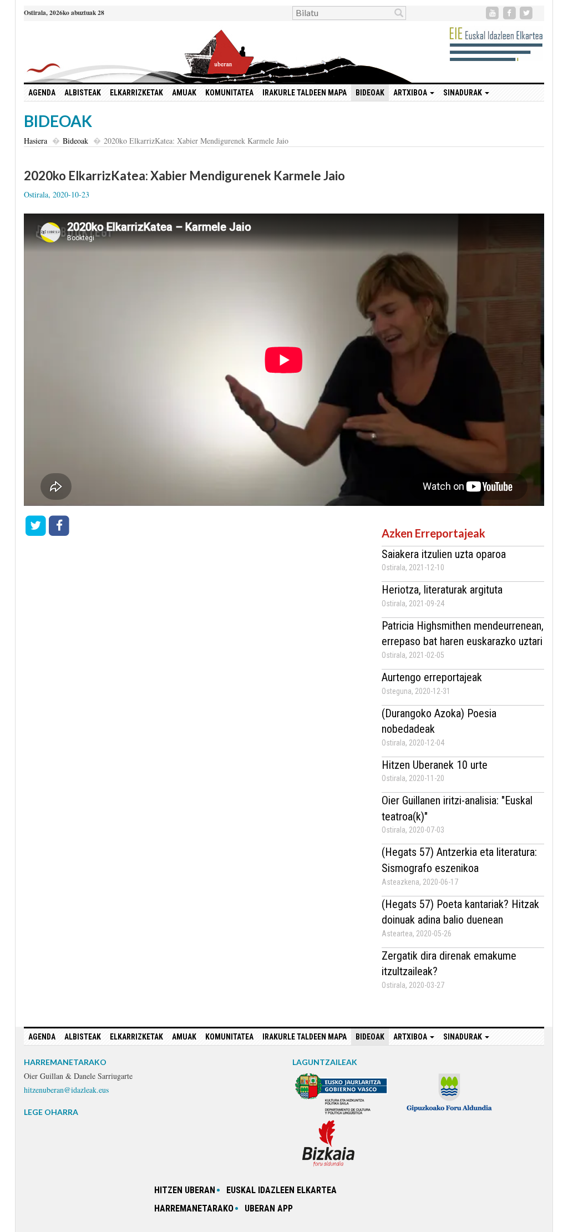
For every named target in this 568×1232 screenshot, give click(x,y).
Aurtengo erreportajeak (432, 677)
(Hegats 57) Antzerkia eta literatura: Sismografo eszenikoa (459, 860)
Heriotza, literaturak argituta (442, 589)
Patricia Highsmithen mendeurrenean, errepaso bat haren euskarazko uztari (463, 633)
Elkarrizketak (136, 92)
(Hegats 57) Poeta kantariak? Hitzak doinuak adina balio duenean (460, 912)
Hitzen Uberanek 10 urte (435, 765)
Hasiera (35, 140)
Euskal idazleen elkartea (281, 1190)
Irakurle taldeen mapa (304, 92)
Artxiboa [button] (411, 92)
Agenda (41, 92)
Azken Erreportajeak (433, 533)
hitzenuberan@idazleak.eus (66, 1089)
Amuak (184, 92)
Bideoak (370, 92)
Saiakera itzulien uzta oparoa (444, 554)
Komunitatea (229, 92)
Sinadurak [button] (463, 92)
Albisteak (82, 92)
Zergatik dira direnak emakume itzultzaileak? (449, 963)
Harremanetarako (194, 1208)
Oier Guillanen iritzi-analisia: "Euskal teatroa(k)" (457, 808)
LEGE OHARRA (51, 1112)
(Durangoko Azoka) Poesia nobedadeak (439, 721)
